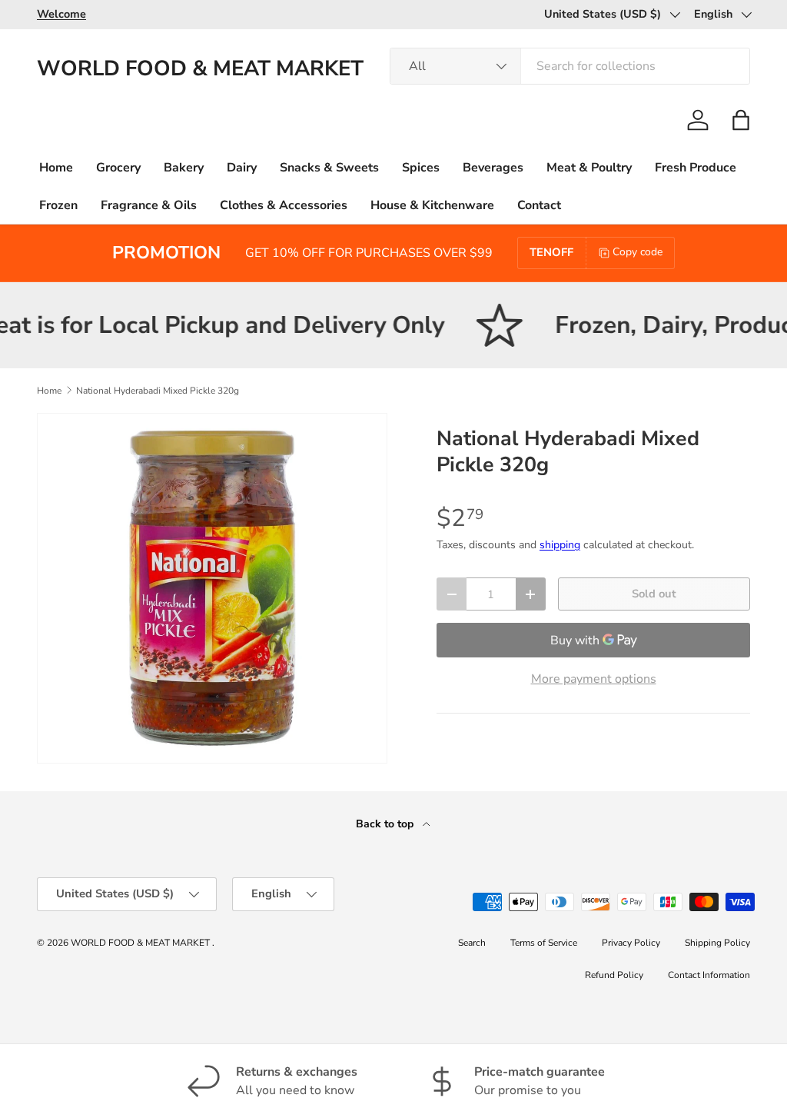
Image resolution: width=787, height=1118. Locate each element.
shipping (560, 544)
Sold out (654, 593)
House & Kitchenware (432, 205)
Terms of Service (543, 943)
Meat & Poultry (589, 167)
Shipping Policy (717, 943)
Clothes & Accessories (283, 205)
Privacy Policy (631, 943)
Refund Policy (614, 975)
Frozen (58, 205)
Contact (539, 205)
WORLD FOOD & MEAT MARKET (141, 943)
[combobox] (569, 66)
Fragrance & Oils (149, 205)
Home (56, 167)
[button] (741, 120)
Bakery (184, 167)
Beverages (493, 167)
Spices (421, 167)
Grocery (118, 167)
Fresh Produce (695, 167)
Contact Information (709, 975)
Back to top (386, 824)
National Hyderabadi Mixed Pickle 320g (157, 390)
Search (472, 943)
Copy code (637, 252)
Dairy (242, 167)
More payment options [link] (593, 678)
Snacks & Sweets (329, 167)
